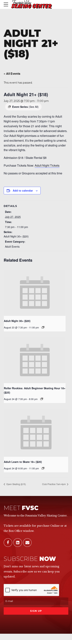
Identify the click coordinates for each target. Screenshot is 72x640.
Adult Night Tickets (47, 165)
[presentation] (35, 292)
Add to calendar (23, 190)
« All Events (12, 73)
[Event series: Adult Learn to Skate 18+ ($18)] (43, 468)
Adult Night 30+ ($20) (16, 236)
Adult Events (12, 246)
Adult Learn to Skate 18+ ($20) (23, 462)
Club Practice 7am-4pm (54, 484)
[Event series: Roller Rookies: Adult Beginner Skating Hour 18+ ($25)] (41, 399)
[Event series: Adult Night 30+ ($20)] (43, 327)
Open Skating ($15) (16, 484)
